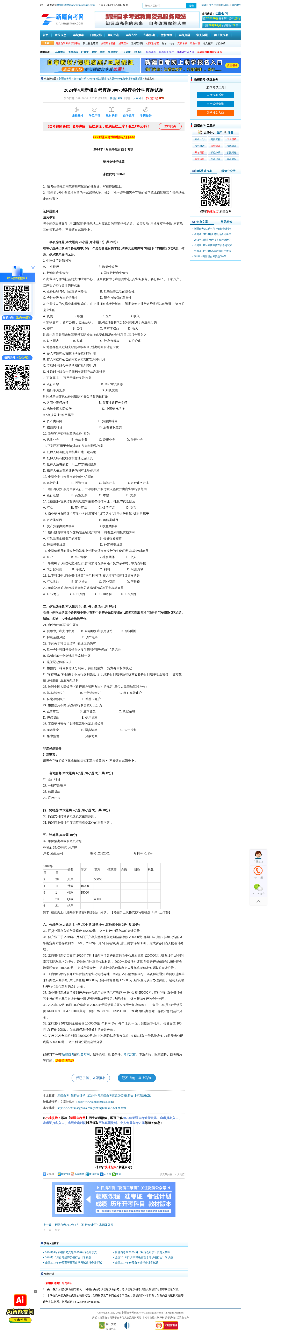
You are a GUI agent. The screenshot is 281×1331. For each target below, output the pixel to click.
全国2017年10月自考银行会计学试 (212, 234)
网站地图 (236, 4)
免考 (164, 43)
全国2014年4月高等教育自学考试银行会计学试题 (144, 1257)
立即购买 (170, 126)
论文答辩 (208, 43)
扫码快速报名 (203, 170)
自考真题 (184, 35)
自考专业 (131, 35)
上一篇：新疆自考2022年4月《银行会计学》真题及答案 (78, 1224)
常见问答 (226, 221)
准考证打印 (137, 43)
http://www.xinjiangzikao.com (95, 1101)
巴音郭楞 (126, 52)
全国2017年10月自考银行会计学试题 (136, 1262)
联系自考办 (182, 1317)
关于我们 (170, 1317)
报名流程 (232, 139)
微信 (118, 1174)
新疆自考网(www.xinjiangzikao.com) (76, 4)
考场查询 (232, 146)
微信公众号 (228, 170)
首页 (46, 35)
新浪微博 (79, 1174)
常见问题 (202, 35)
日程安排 (96, 35)
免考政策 (216, 159)
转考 (172, 43)
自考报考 (78, 35)
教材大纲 (166, 35)
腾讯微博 (94, 1174)
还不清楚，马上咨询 (137, 1078)
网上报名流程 (90, 43)
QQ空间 (65, 1174)
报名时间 (83, 1054)
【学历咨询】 (152, 98)
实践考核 (232, 152)
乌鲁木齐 (60, 52)
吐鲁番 (85, 52)
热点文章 (202, 221)
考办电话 (199, 146)
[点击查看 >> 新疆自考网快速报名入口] (17, 311)
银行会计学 (80, 78)
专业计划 (199, 139)
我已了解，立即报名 (91, 1078)
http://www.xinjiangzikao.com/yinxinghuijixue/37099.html (91, 1108)
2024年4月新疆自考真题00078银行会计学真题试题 (115, 78)
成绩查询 (216, 146)
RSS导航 (225, 4)
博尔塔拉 (113, 52)
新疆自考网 (65, 78)
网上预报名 (221, 35)
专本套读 (149, 35)
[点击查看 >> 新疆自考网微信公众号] (17, 391)
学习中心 (113, 35)
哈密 (94, 52)
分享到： (51, 1174)
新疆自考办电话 (210, 4)
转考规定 (232, 159)
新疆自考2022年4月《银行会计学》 (213, 228)
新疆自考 (68, 1054)
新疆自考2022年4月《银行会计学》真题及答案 (142, 1252)
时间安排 (216, 139)
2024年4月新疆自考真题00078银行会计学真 (71, 1252)
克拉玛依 (73, 52)
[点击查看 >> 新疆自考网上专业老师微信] (17, 351)
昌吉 (102, 52)
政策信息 (60, 35)
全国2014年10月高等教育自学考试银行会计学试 (73, 1262)
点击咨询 (221, 13)
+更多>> (138, 52)
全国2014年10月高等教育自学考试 (212, 250)
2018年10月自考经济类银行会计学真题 (68, 1257)
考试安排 (130, 1054)
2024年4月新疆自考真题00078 (210, 256)
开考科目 (199, 152)
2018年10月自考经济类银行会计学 (212, 239)
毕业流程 (199, 159)
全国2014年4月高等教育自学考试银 (213, 245)
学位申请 (220, 43)
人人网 (107, 1174)
